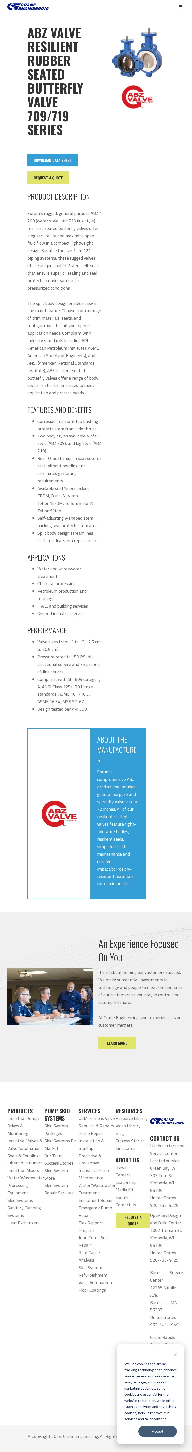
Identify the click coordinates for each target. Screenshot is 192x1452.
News (121, 1167)
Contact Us (126, 1204)
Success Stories (59, 1163)
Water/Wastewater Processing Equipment (26, 1185)
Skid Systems (20, 1200)
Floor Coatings (92, 1290)
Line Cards (126, 1148)
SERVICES (89, 1111)
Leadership (126, 1182)
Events (122, 1197)
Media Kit (125, 1189)
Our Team (53, 1155)
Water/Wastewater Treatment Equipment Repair (97, 1193)
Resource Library (132, 1118)
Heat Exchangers (24, 1222)
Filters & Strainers (25, 1163)
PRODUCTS (20, 1111)
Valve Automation (95, 1282)
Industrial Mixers (23, 1170)
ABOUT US (127, 1160)
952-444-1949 (164, 1324)
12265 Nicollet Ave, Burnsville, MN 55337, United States (164, 1302)
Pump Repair (91, 1133)
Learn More (117, 1043)
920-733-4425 (164, 1205)
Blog (120, 1133)
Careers (123, 1174)
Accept (158, 1431)
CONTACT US (165, 1138)
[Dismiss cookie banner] (175, 1354)
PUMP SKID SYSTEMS (57, 1115)
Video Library (128, 1125)
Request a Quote (133, 1220)
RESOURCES (129, 1111)
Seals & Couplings (24, 1155)
